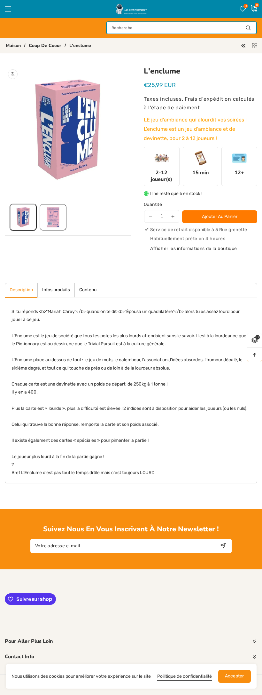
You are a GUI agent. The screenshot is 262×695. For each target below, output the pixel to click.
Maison (13, 46)
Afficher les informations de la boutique (193, 248)
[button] (12, 9)
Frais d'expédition (208, 99)
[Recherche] (248, 27)
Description (21, 290)
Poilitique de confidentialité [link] (184, 676)
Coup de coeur (45, 46)
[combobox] (181, 27)
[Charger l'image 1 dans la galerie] (23, 217)
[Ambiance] (254, 45)
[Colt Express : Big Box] (243, 45)
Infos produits (56, 290)
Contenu (87, 290)
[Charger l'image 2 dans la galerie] (53, 217)
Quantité (153, 204)
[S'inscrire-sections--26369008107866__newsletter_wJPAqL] (223, 546)
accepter (234, 676)
